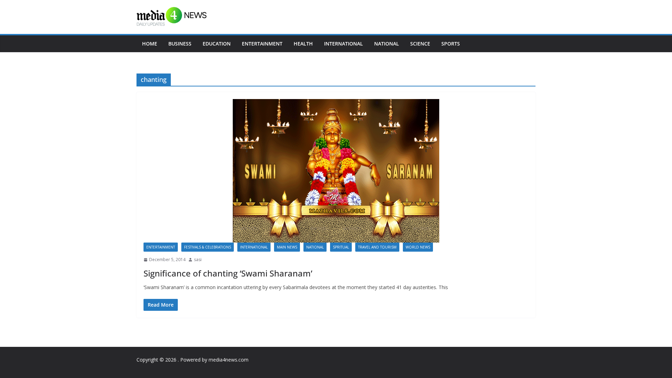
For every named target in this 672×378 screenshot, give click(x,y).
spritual (341, 247)
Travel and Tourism (377, 247)
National (386, 43)
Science (420, 43)
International (343, 43)
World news (418, 247)
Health (303, 43)
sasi (198, 259)
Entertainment (262, 43)
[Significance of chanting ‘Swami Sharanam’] (336, 171)
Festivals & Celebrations (207, 247)
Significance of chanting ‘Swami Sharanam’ (228, 273)
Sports (450, 43)
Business (179, 43)
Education (217, 43)
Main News (287, 247)
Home (149, 43)
